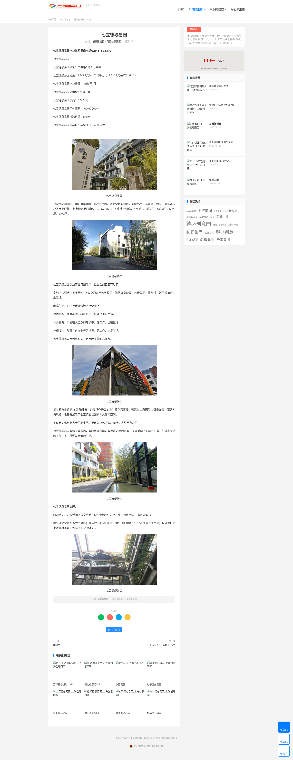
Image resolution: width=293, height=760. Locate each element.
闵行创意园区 (113, 41)
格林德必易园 (154, 712)
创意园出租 (195, 9)
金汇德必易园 (60, 712)
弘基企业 (222, 217)
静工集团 (223, 240)
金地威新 (192, 239)
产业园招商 (216, 9)
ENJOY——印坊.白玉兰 (162, 644)
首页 (181, 9)
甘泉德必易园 (123, 712)
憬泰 (215, 224)
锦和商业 (207, 239)
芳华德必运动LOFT (63, 684)
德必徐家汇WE (92, 684)
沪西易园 (120, 684)
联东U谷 (209, 232)
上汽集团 (205, 211)
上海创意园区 (65, 6)
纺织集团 (194, 232)
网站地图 (148, 738)
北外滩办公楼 (192, 217)
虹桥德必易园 (154, 684)
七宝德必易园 (114, 34)
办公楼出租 (237, 9)
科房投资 (233, 224)
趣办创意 (224, 232)
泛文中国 (223, 225)
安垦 (212, 217)
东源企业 (217, 211)
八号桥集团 (230, 211)
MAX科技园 (191, 211)
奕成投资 (203, 217)
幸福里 (56, 644)
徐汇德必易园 (91, 712)
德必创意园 (114, 629)
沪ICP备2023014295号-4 (165, 738)
